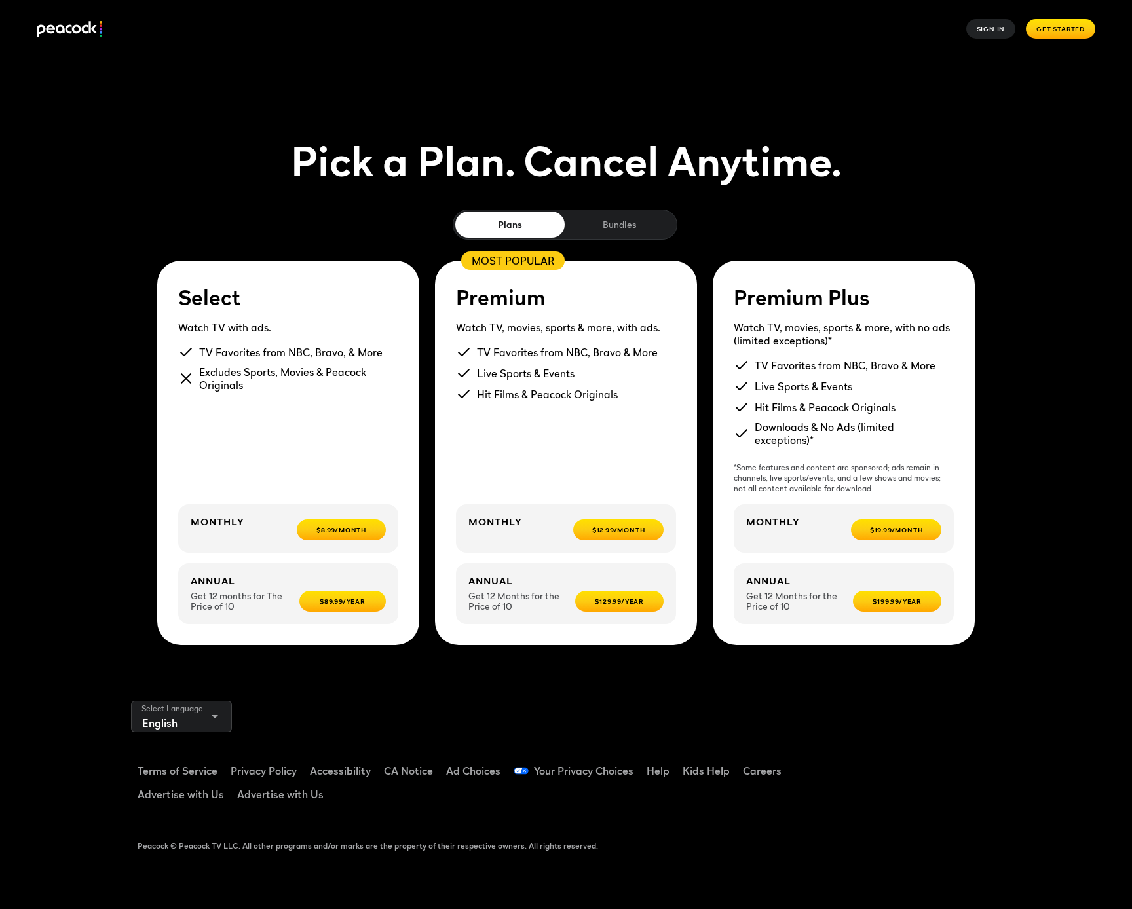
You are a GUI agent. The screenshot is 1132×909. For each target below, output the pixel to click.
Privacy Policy (264, 770)
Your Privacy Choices (583, 771)
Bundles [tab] (619, 224)
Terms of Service (177, 770)
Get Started (1060, 29)
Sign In (991, 29)
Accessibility (340, 770)
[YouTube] (942, 762)
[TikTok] (907, 762)
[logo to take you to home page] (69, 29)
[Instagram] (976, 762)
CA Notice (408, 770)
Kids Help (706, 770)
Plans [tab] (510, 224)
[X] (873, 799)
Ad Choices (473, 770)
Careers (762, 770)
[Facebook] (873, 762)
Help (658, 770)
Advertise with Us (181, 794)
